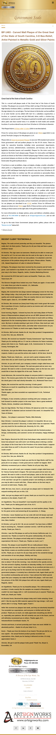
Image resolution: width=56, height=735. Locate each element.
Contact (28, 687)
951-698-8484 (28, 685)
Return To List (7, 230)
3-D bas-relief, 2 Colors (22, 128)
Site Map (28, 697)
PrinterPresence (32, 699)
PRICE (40, 133)
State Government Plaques (20, 140)
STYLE (29, 203)
